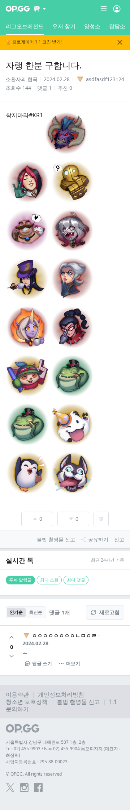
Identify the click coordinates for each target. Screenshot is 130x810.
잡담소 (117, 26)
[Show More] (39, 8)
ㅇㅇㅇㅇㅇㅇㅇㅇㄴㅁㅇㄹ (64, 635)
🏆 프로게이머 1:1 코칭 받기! (34, 42)
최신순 (35, 612)
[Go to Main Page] (18, 9)
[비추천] (11, 656)
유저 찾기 (63, 26)
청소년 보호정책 (27, 702)
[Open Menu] (116, 8)
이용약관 (17, 694)
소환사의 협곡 (22, 79)
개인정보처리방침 (61, 694)
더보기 (73, 663)
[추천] (11, 637)
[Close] (120, 42)
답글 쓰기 (42, 663)
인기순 (16, 612)
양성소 (92, 26)
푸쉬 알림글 (20, 580)
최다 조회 (49, 580)
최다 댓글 (76, 580)
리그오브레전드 (25, 26)
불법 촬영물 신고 (78, 702)
